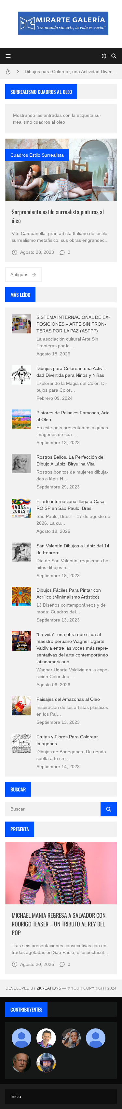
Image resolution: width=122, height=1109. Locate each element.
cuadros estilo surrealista (37, 155)
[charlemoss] (21, 1062)
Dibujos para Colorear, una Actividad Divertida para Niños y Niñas (71, 71)
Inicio (15, 1096)
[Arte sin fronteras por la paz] (46, 1038)
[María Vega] (95, 1038)
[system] (104, 56)
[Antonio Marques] (21, 1038)
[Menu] (8, 56)
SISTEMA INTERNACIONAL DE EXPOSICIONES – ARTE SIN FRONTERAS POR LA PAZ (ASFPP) (73, 324)
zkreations (49, 988)
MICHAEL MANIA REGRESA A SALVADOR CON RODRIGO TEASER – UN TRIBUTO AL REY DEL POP (59, 924)
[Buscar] (114, 56)
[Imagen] (61, 170)
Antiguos (19, 274)
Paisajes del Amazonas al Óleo (68, 699)
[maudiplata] (46, 1062)
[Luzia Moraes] (71, 1038)
